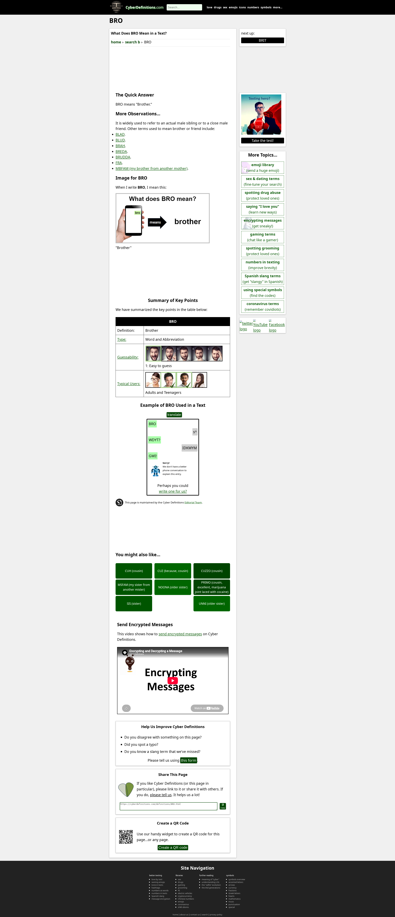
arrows (232, 885)
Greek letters (234, 893)
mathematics (235, 898)
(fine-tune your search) (263, 181)
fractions (233, 890)
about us (184, 914)
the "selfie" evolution (211, 885)
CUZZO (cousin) (211, 571)
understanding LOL (211, 882)
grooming (182, 887)
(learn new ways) (262, 209)
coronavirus (183, 904)
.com (145, 7)
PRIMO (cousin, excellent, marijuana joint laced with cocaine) (212, 587)
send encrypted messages (180, 633)
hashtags (156, 887)
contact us (195, 914)
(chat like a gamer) (262, 237)
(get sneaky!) (263, 223)
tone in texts (157, 885)
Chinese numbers (186, 898)
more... (277, 7)
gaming (181, 885)
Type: (121, 339)
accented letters (236, 882)
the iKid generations (211, 887)
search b (132, 42)
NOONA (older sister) (172, 587)
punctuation (234, 904)
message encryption (161, 898)
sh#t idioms (183, 907)
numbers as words (160, 890)
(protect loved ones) (263, 195)
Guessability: (127, 357)
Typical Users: (128, 383)
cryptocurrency (185, 896)
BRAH (120, 145)
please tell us (161, 794)
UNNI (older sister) (212, 604)
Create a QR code (172, 848)
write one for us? (173, 491)
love (209, 7)
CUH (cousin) (134, 571)
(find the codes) (262, 292)
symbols (266, 7)
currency (233, 887)
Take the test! (263, 140)
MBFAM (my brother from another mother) (151, 168)
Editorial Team (193, 502)
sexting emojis (158, 882)
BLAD (120, 134)
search (205, 914)
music (231, 901)
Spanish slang (158, 896)
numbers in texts (159, 893)
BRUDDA (123, 157)
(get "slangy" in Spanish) (263, 278)
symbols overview (237, 879)
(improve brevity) (263, 265)
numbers (253, 7)
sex (225, 7)
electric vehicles (185, 893)
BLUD (120, 140)
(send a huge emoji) (262, 167)
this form (188, 760)
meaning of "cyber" (210, 879)
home (116, 42)
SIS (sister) (134, 604)
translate (174, 415)
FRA (119, 162)
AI (179, 890)
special (232, 907)
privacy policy (216, 914)
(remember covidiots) (263, 306)
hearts (231, 896)
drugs (217, 7)
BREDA (121, 151)
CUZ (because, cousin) (173, 571)
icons (242, 7)
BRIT (262, 40)
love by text (157, 879)
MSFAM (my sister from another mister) (134, 587)
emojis (233, 7)
